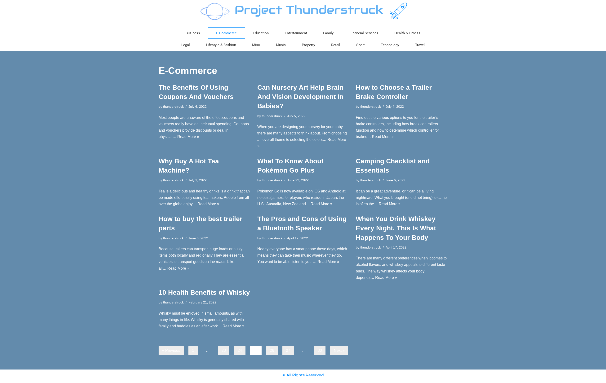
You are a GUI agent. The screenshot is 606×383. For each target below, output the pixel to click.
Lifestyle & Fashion (221, 45)
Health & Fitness (407, 33)
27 (288, 350)
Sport (360, 45)
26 (272, 350)
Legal (185, 45)
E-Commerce (226, 33)
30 (320, 350)
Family (328, 33)
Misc (256, 45)
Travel (420, 45)
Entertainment (296, 33)
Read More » (188, 137)
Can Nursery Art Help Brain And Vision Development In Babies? (300, 97)
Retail (335, 45)
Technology (390, 45)
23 (224, 350)
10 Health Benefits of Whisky (204, 292)
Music (281, 45)
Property (308, 45)
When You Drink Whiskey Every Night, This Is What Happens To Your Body (396, 228)
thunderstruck (173, 106)
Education (261, 33)
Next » (339, 350)
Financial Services (364, 33)
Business (193, 33)
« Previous (171, 350)
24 (240, 350)
